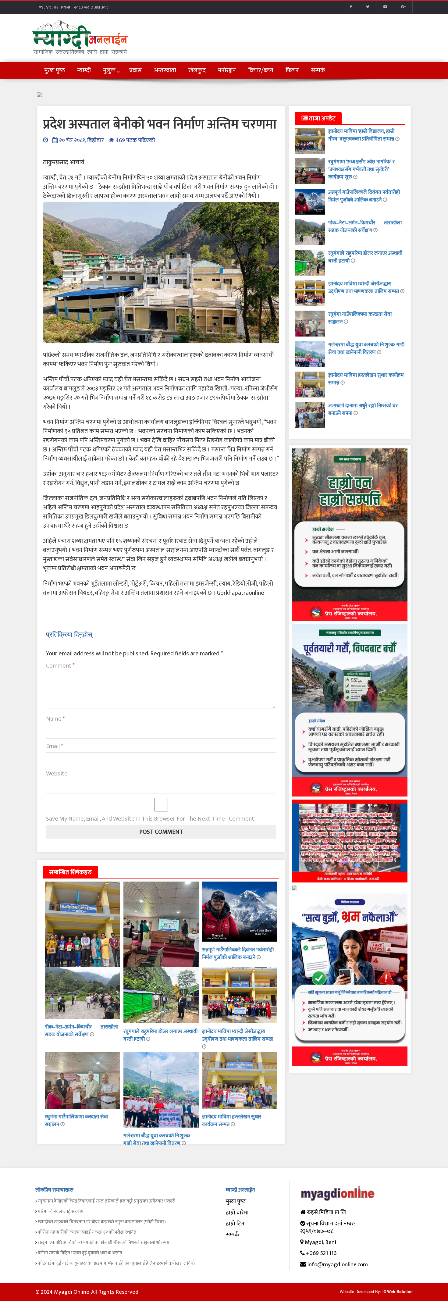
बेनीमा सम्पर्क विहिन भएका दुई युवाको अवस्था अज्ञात (80, 1253)
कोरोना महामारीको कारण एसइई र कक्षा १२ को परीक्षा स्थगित (87, 1232)
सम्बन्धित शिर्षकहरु (70, 872)
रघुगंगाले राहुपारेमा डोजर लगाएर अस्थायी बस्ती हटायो (160, 1035)
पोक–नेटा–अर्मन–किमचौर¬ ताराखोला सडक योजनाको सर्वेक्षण (81, 1031)
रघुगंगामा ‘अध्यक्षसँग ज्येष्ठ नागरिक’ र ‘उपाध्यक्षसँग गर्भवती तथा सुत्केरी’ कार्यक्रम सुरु (361, 169)
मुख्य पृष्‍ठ (236, 1201)
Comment (60, 665)
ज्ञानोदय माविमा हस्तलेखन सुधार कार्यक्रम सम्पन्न (366, 379)
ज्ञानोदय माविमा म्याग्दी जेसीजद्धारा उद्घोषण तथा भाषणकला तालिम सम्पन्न (237, 1035)
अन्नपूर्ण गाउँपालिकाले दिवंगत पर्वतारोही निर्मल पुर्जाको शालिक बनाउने (238, 954)
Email (54, 746)
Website (57, 773)
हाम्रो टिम (235, 1223)
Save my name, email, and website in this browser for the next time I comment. (150, 818)
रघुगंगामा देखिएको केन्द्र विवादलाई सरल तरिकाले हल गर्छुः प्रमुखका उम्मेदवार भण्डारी (106, 1201)
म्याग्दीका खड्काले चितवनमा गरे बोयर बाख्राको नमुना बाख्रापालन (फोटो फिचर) (102, 1222)
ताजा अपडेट (322, 118)
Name (55, 718)
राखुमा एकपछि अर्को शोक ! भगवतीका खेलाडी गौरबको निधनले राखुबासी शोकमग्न (103, 1242)
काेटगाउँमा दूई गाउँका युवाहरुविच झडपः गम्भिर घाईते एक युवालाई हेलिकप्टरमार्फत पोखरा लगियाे (116, 1263)
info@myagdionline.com (337, 1264)
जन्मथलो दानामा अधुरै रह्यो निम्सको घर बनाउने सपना (363, 409)
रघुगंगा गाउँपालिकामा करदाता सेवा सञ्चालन (76, 1121)
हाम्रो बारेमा (237, 1212)
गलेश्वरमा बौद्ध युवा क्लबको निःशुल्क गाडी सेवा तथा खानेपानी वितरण (156, 1140)
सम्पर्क (232, 1234)
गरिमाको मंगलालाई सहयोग (61, 1211)
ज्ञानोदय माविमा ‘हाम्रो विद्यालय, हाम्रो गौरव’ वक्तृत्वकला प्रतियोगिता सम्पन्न (361, 135)
